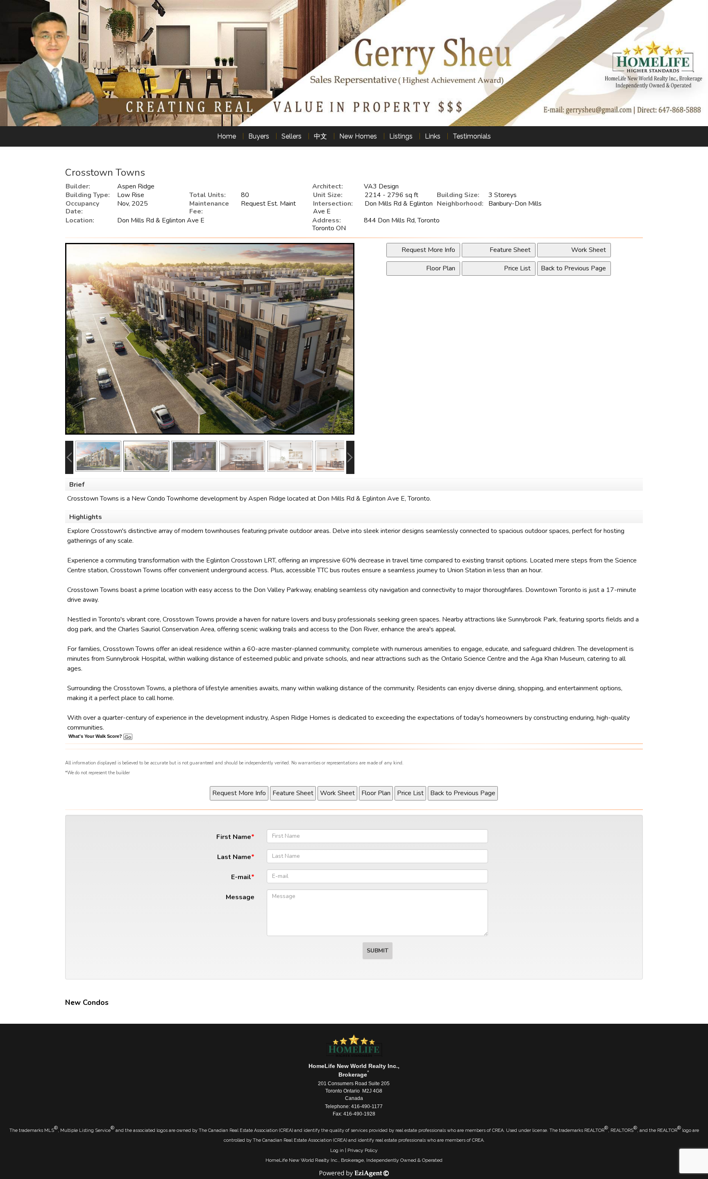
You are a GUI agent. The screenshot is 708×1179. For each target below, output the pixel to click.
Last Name (234, 857)
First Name (233, 836)
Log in (337, 1150)
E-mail (241, 877)
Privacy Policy (362, 1150)
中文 (320, 136)
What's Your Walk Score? (95, 736)
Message (240, 897)
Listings (401, 136)
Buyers (258, 136)
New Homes (358, 136)
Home (226, 136)
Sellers (291, 136)
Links (432, 136)
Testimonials (472, 136)
